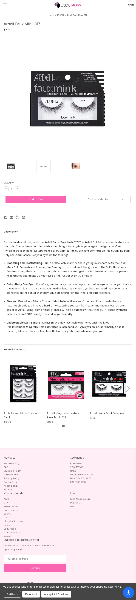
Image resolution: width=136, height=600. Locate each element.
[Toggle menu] (5, 5)
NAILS (73, 470)
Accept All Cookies (56, 594)
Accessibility (11, 485)
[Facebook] (5, 217)
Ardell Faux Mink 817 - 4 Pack (20, 415)
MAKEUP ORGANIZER (82, 474)
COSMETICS (76, 467)
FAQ (6, 467)
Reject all (31, 594)
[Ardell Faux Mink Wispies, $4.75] (109, 384)
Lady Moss (10, 528)
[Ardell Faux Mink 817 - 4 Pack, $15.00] (23, 384)
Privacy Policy (12, 478)
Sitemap (8, 489)
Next (127, 388)
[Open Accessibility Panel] (128, 592)
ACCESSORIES (78, 482)
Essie (7, 525)
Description (11, 231)
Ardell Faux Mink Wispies (106, 413)
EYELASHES (76, 463)
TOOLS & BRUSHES (80, 478)
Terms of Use (11, 474)
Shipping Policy (12, 470)
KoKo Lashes (11, 506)
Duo (6, 517)
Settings (12, 594)
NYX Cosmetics (12, 532)
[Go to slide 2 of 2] (69, 426)
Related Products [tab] (14, 349)
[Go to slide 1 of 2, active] (63, 426)
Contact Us (10, 482)
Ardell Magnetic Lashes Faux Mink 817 (63, 415)
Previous (4, 388)
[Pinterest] (23, 217)
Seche (7, 513)
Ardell (7, 498)
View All (8, 536)
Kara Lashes (11, 510)
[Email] (11, 217)
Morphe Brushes (13, 521)
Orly (6, 502)
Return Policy (11, 463)
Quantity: (9, 182)
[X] (17, 217)
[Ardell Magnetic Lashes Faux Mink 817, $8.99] (66, 384)
